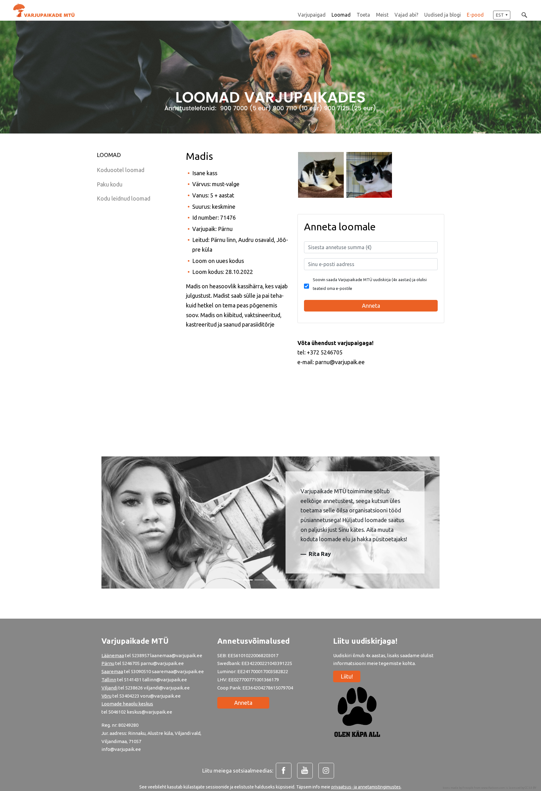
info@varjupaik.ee (121, 749)
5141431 (133, 679)
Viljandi (109, 687)
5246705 (131, 663)
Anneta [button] (371, 305)
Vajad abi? (406, 15)
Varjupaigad (312, 15)
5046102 (117, 712)
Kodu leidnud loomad (123, 198)
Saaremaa (112, 671)
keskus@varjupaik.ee (149, 712)
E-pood (475, 15)
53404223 (129, 696)
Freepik (467, 787)
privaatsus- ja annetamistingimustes (366, 786)
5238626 (134, 687)
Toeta (363, 15)
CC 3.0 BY (530, 787)
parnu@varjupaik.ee (162, 663)
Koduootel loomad (120, 170)
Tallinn (108, 679)
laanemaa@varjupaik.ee (176, 655)
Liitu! (347, 676)
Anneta (243, 702)
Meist (382, 15)
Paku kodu (109, 184)
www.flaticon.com (493, 787)
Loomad (341, 15)
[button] (501, 15)
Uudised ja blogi (442, 15)
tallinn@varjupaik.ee (164, 679)
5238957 (140, 655)
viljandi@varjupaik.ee (167, 687)
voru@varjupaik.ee (160, 696)
